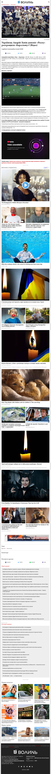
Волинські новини (5, 4)
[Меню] (2, 2)
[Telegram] (27, 766)
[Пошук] (49, 2)
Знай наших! (13, 4)
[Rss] (32, 767)
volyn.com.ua (38, 745)
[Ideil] (25, 769)
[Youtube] (30, 766)
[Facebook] (19, 766)
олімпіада (9, 548)
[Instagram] (24, 766)
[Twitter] (21, 766)
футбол (4, 548)
